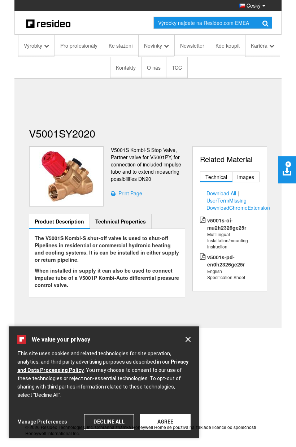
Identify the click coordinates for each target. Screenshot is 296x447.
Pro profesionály (78, 45)
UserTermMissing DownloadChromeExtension (238, 204)
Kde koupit (228, 45)
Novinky (153, 45)
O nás (154, 67)
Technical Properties (120, 221)
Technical (216, 177)
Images (245, 177)
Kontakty (126, 67)
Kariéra (259, 45)
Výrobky (33, 45)
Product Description (59, 221)
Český (253, 5)
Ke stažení (121, 45)
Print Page (129, 193)
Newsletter (192, 45)
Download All (221, 193)
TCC (177, 67)
